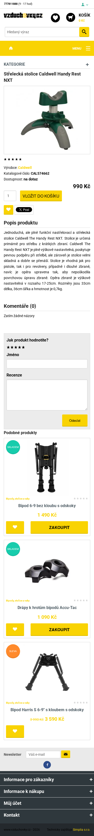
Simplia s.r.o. (81, 829)
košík (84, 17)
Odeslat (74, 420)
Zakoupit (59, 527)
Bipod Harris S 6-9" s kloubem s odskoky (47, 709)
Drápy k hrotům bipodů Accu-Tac (47, 607)
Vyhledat (84, 32)
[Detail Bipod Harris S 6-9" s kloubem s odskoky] (47, 671)
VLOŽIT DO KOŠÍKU (41, 196)
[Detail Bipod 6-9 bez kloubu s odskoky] (47, 467)
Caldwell (25, 168)
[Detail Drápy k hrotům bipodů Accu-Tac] (47, 569)
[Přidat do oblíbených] (8, 210)
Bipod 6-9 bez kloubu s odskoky (47, 505)
